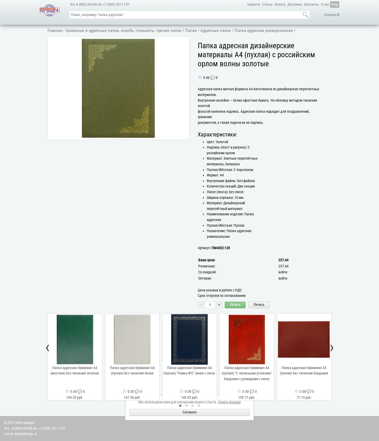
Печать (259, 305)
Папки (191, 30)
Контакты (311, 4)
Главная (54, 30)
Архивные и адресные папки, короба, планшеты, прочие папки (124, 30)
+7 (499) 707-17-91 (116, 4)
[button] (184, 41)
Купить (235, 305)
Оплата (280, 4)
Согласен (189, 412)
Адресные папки (215, 30)
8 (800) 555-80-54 (88, 4)
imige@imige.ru (25, 434)
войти (282, 272)
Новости (253, 4)
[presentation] (48, 347)
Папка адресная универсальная (264, 30)
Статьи (267, 4)
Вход (334, 4)
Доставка (294, 4)
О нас (325, 4)
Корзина (331, 15)
